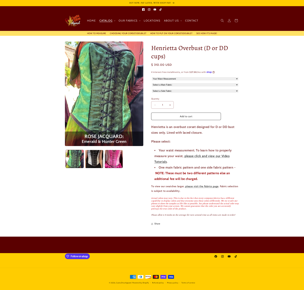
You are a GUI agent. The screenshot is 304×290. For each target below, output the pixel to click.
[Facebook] (143, 9)
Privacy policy (172, 283)
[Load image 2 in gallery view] (94, 159)
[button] (107, 20)
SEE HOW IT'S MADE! (206, 33)
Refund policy (158, 283)
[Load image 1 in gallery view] (75, 159)
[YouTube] (155, 9)
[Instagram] (149, 9)
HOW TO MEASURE (96, 33)
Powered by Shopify (140, 283)
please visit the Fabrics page (201, 186)
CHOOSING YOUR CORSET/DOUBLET (128, 33)
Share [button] (157, 223)
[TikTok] (160, 9)
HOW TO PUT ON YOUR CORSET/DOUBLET (171, 33)
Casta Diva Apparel (124, 283)
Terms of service (188, 283)
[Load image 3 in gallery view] (114, 159)
